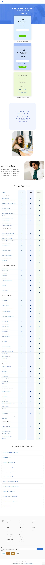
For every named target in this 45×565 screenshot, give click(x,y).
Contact (33, 530)
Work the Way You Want (10, 539)
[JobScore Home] (2, 1)
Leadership (33, 527)
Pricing (8, 527)
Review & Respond (9, 536)
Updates (20, 525)
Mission (33, 522)
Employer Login (21, 539)
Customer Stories (21, 524)
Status (20, 534)
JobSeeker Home (21, 541)
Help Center (21, 527)
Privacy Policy (26, 563)
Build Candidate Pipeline (10, 534)
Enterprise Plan (9, 525)
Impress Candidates (9, 532)
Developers (20, 532)
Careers (33, 529)
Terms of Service (30, 563)
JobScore (15, 563)
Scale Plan (8, 524)
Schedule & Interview (9, 537)
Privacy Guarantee (21, 537)
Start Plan (8, 522)
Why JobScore (34, 525)
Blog (20, 522)
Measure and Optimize (10, 541)
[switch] (22, 13)
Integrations (20, 536)
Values (33, 524)
